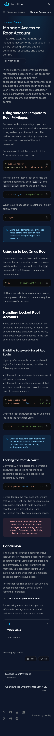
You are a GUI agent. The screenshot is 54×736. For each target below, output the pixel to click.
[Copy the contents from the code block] (47, 164)
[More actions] (23, 60)
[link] (27, 630)
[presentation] (27, 165)
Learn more (12, 637)
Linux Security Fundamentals (23, 598)
